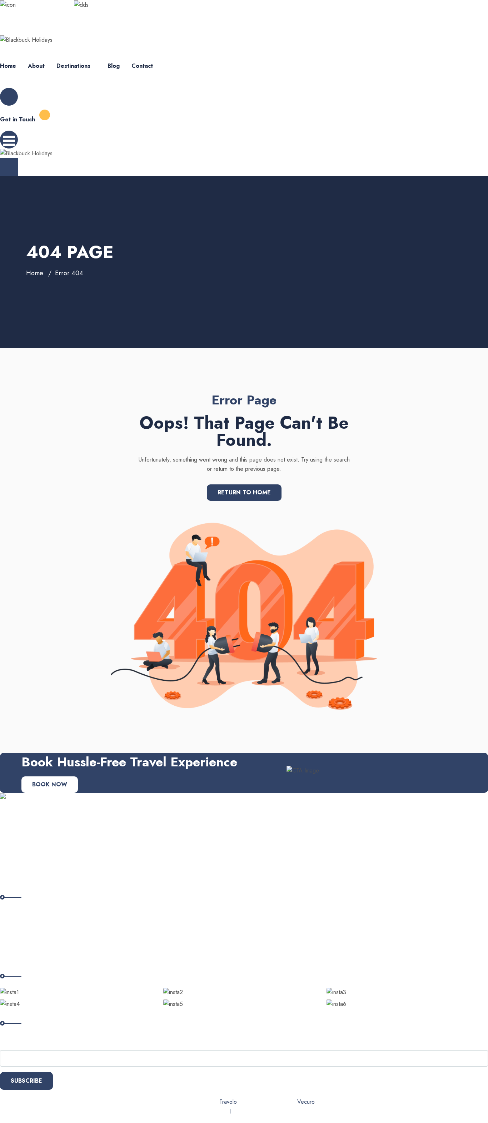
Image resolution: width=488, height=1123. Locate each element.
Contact (142, 66)
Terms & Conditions (258, 1111)
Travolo (227, 1102)
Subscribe (26, 1081)
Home (8, 66)
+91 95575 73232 (99, 14)
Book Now (49, 784)
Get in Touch (17, 119)
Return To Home (244, 492)
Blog (114, 66)
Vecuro (306, 1102)
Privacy (215, 1111)
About (36, 66)
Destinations (73, 66)
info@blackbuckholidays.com (34, 14)
